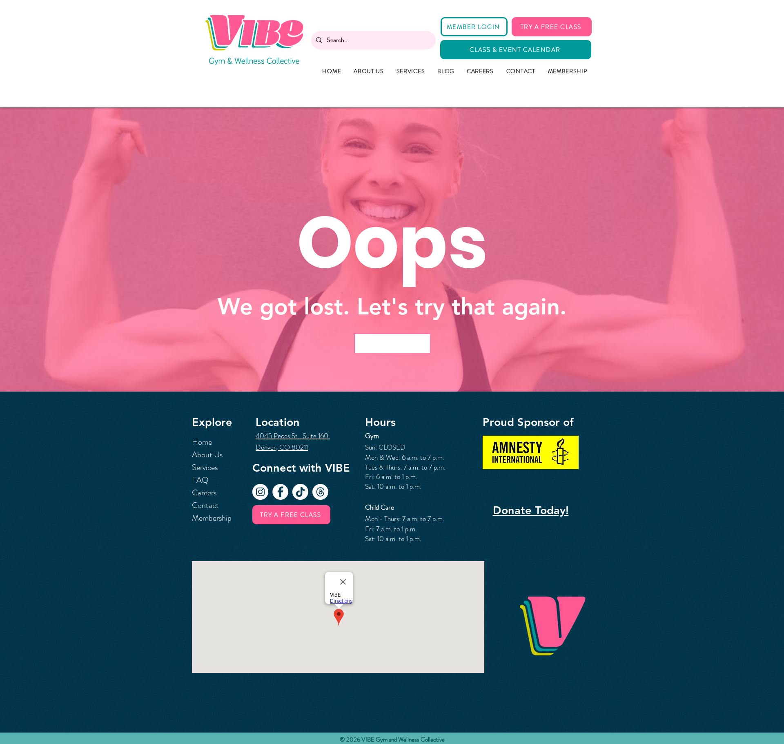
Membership (212, 518)
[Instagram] (260, 492)
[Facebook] (280, 492)
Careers (204, 493)
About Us (207, 455)
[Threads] (320, 492)
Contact (205, 505)
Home (202, 442)
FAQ (200, 480)
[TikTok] (300, 492)
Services (205, 467)
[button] (392, 343)
